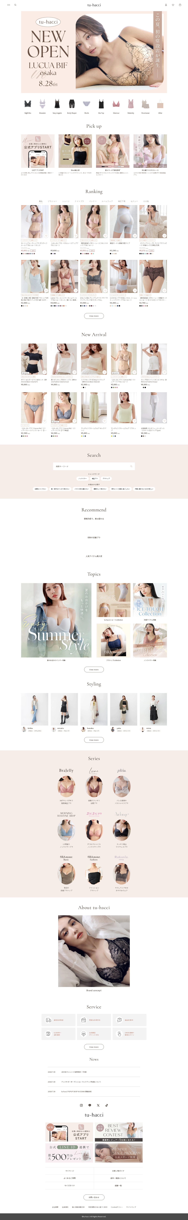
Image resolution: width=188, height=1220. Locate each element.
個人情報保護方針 (78, 1207)
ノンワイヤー (82, 478)
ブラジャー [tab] (52, 201)
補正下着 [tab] (122, 201)
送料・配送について (118, 1178)
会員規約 (65, 1207)
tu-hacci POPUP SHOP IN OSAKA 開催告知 (76, 1091)
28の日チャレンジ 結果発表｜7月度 (73, 1072)
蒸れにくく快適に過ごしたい (121, 489)
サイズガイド (69, 1185)
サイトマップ (131, 1207)
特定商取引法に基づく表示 (98, 1207)
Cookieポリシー (117, 1207)
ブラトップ (106, 478)
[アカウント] (166, 5)
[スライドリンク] (94, 52)
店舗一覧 (118, 1185)
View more (94, 316)
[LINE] (89, 1105)
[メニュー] (8, 4)
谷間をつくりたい (40, 489)
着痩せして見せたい (100, 489)
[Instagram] (81, 1105)
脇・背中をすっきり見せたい (60, 489)
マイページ (69, 1171)
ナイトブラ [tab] (79, 201)
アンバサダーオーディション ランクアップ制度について (81, 1082)
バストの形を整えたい (82, 489)
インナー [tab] (93, 201)
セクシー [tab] (134, 201)
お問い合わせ (94, 1197)
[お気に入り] (173, 5)
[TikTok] (106, 1105)
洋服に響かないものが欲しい (144, 489)
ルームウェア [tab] (107, 201)
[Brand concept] (94, 953)
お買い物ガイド (118, 1171)
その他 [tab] (146, 201)
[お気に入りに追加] (46, 236)
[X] (98, 1105)
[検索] (15, 5)
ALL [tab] (41, 201)
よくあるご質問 (70, 1178)
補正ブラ (95, 478)
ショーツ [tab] (66, 201)
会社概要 (55, 1207)
